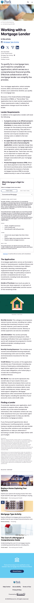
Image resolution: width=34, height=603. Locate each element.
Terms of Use (26, 598)
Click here (5, 262)
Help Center (7, 598)
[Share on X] (8, 51)
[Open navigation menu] (32, 2)
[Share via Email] (12, 51)
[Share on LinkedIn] (17, 51)
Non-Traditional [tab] (25, 199)
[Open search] (28, 2)
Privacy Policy (17, 601)
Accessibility (16, 598)
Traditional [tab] (9, 199)
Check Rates (17, 583)
